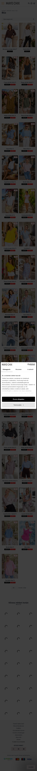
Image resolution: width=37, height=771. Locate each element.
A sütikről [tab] (30, 369)
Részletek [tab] (19, 369)
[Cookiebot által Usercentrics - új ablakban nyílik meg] (27, 364)
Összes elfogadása (18, 399)
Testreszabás (18, 405)
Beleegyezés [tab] (6, 369)
